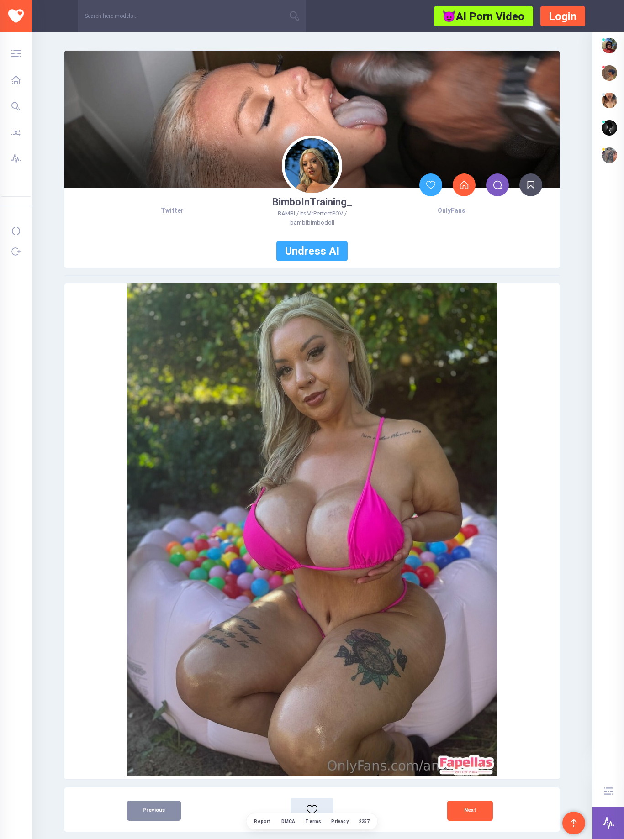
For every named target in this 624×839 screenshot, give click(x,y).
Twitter (172, 210)
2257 (364, 821)
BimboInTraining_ (312, 202)
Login (562, 16)
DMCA (288, 821)
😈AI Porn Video (483, 16)
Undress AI (312, 251)
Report (262, 821)
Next (470, 810)
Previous (154, 810)
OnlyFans (451, 210)
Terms (313, 821)
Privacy (339, 821)
